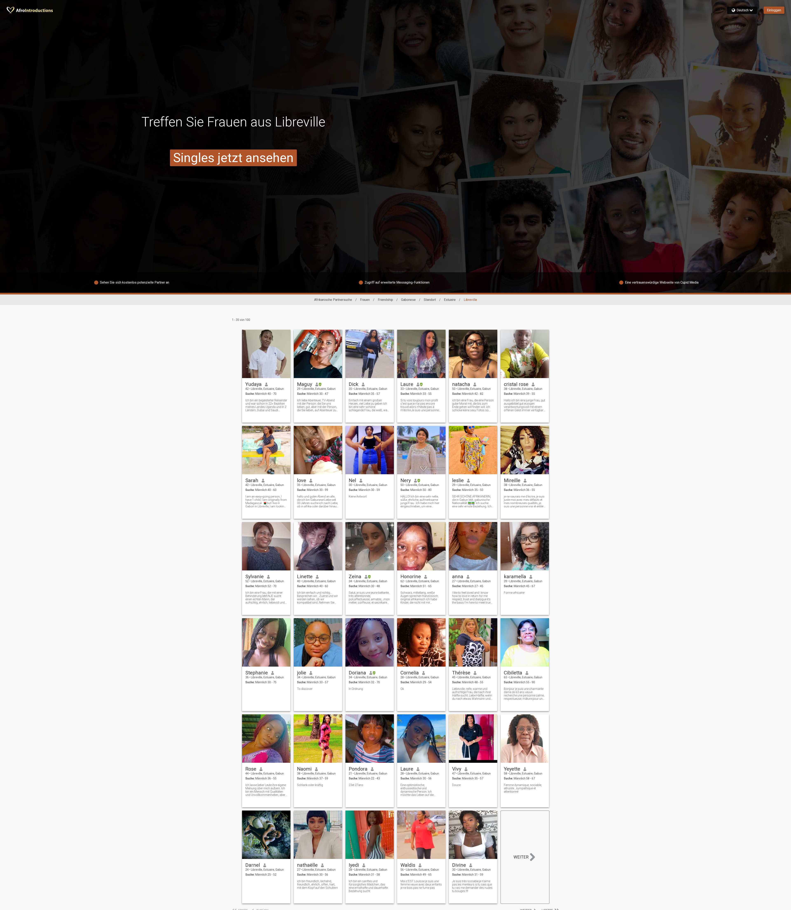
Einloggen (774, 10)
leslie (458, 480)
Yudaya (253, 384)
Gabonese (408, 300)
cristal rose (516, 384)
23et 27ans (356, 785)
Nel (352, 480)
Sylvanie (254, 576)
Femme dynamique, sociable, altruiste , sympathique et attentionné (523, 788)
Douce (456, 785)
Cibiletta (513, 673)
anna (457, 576)
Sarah (251, 480)
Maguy (304, 384)
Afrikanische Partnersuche (333, 300)
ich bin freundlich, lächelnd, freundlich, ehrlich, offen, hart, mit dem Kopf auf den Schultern (317, 884)
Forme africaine (514, 592)
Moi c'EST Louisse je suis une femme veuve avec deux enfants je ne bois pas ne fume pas (421, 884)
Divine (459, 865)
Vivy (456, 769)
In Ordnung (356, 688)
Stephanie (256, 673)
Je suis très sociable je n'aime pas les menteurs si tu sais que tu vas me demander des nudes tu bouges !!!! (472, 886)
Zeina (355, 576)
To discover (304, 688)
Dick (353, 384)
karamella (515, 576)
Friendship (385, 300)
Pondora (358, 769)
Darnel (252, 865)
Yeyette (512, 769)
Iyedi (354, 865)
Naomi (304, 769)
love (301, 480)
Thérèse (461, 673)
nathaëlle (307, 865)
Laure (406, 384)
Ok (402, 688)
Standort (430, 300)
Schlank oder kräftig (310, 785)
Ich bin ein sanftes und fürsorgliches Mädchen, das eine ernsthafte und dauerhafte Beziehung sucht (368, 886)
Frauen (365, 300)
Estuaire (450, 300)
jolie (301, 673)
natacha (461, 384)
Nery (405, 480)
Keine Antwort (358, 496)
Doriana (357, 673)
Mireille (512, 480)
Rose (250, 769)
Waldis (407, 865)
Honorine (410, 576)
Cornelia (409, 673)
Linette (304, 576)
